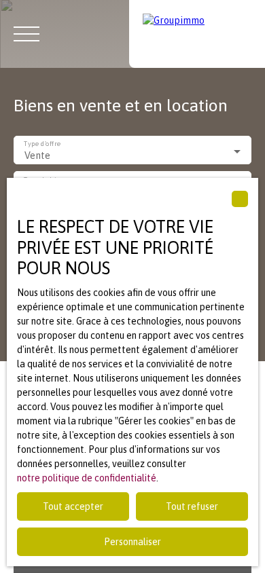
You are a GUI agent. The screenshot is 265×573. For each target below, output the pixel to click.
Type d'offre (42, 144)
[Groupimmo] (197, 34)
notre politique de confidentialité (86, 478)
